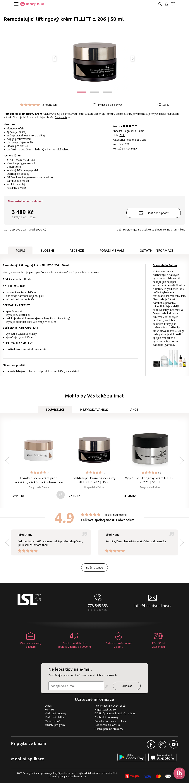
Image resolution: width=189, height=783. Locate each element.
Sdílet (165, 104)
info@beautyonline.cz (152, 605)
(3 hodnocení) (50, 104)
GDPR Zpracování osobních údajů (114, 713)
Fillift (122, 135)
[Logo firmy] (32, 4)
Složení (47, 250)
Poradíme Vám (111, 250)
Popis (20, 250)
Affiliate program (55, 725)
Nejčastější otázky (105, 709)
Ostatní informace (156, 250)
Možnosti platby (54, 717)
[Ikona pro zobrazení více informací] (106, 686)
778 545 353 (98, 605)
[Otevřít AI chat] (179, 773)
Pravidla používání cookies (110, 721)
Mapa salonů (52, 721)
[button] (81, 92)
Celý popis (61, 117)
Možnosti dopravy (55, 713)
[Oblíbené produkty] (174, 4)
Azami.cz (81, 776)
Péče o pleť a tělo (136, 139)
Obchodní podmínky (106, 717)
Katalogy (131, 148)
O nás (48, 705)
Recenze (77, 250)
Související (55, 409)
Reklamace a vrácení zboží (110, 705)
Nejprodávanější (94, 409)
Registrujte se (132, 229)
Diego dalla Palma (133, 131)
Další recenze (94, 567)
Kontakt (49, 709)
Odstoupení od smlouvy (108, 729)
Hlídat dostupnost (157, 213)
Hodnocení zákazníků (107, 725)
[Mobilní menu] (16, 3)
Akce (134, 409)
